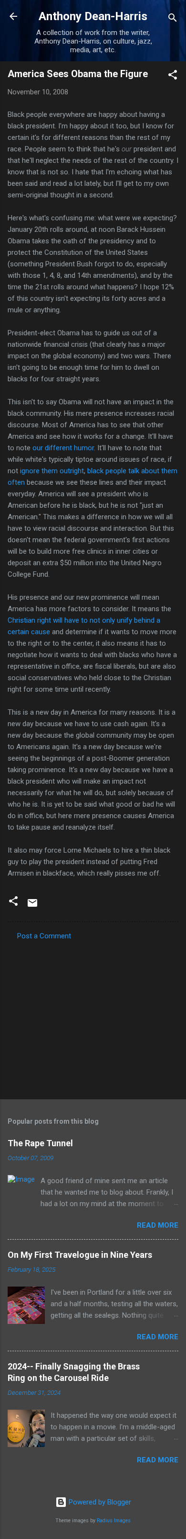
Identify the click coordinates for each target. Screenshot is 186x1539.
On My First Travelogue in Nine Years (80, 1255)
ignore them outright (52, 471)
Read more (157, 1225)
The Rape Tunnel (40, 1143)
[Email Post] (32, 906)
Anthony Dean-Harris (93, 16)
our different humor (63, 448)
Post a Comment (44, 936)
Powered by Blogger (99, 1502)
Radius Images (114, 1520)
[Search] (172, 19)
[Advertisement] (93, 1017)
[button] (172, 76)
